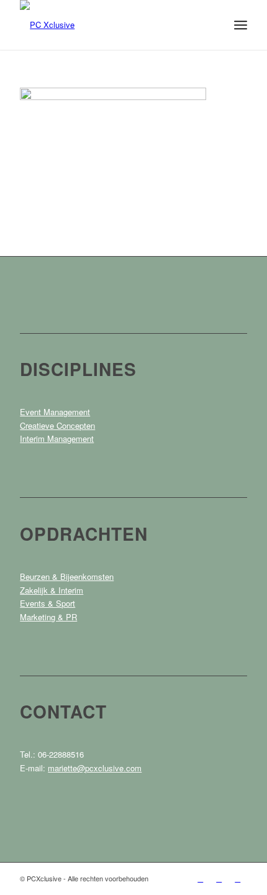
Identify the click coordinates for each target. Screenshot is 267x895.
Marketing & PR (48, 617)
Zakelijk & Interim (51, 590)
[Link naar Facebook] (200, 878)
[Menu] (240, 25)
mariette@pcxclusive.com (95, 768)
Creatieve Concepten (57, 425)
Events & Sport (47, 603)
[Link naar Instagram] (219, 878)
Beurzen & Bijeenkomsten (67, 576)
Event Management (55, 412)
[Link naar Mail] (238, 878)
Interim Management (57, 438)
